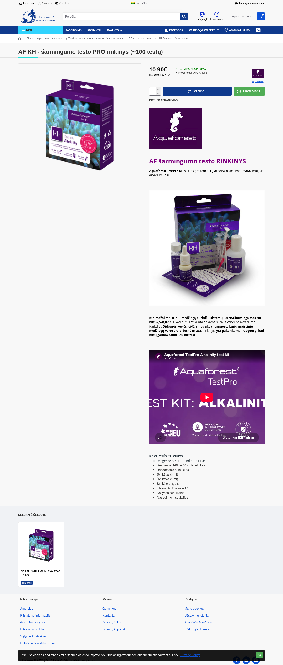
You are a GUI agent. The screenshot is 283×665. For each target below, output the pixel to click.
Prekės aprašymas (163, 100)
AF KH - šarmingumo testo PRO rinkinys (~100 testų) (42, 570)
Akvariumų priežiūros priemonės (44, 38)
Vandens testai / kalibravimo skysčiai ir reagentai (95, 38)
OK (259, 655)
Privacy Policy (190, 655)
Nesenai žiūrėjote (32, 514)
